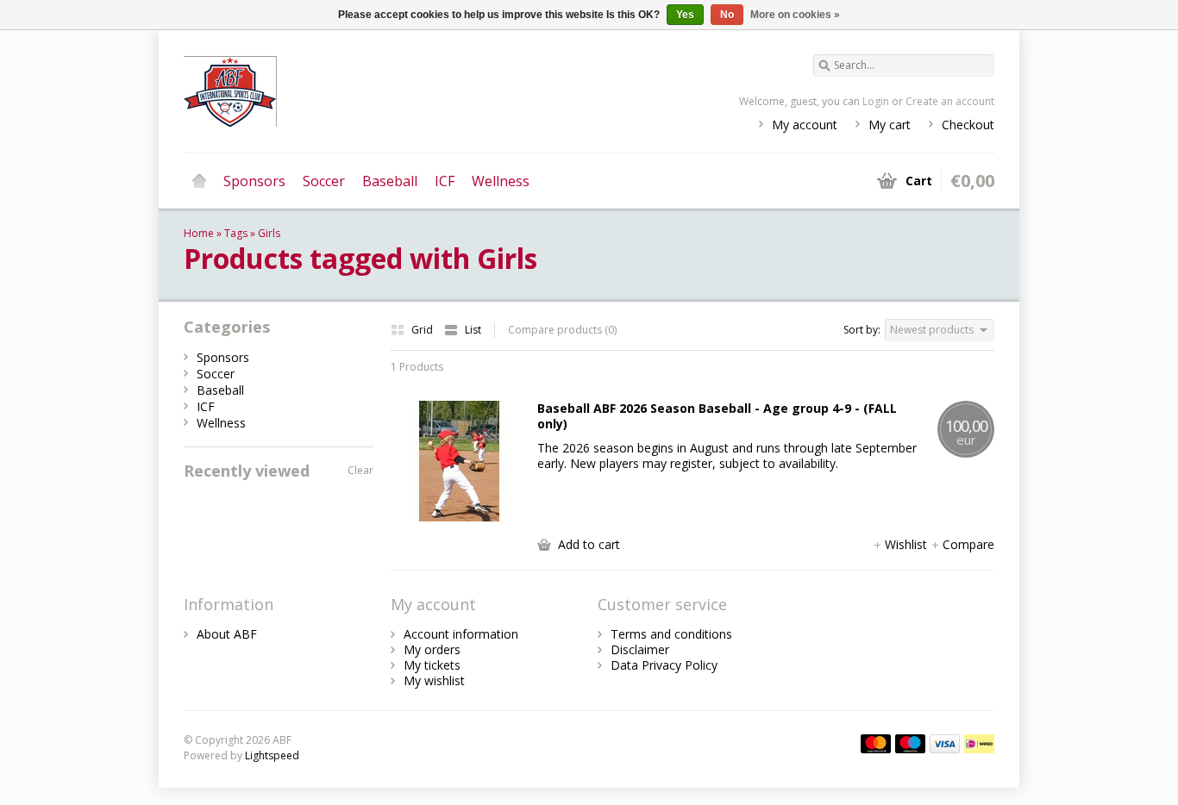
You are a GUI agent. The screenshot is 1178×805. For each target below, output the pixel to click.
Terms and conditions (671, 634)
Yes (685, 15)
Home (199, 181)
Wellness (500, 181)
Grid (423, 329)
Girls (269, 233)
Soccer (324, 181)
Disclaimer (640, 649)
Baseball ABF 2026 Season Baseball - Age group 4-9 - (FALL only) (717, 416)
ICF (444, 181)
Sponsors (254, 181)
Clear (360, 470)
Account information (461, 634)
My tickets (432, 665)
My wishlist (434, 680)
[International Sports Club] (386, 90)
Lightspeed (272, 755)
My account (804, 124)
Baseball (389, 181)
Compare (968, 544)
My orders (432, 649)
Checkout (968, 124)
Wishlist (907, 544)
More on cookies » (795, 15)
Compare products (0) (562, 329)
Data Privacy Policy (664, 665)
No (727, 15)
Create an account (949, 101)
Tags (236, 233)
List (473, 329)
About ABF (227, 634)
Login (875, 101)
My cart (889, 124)
